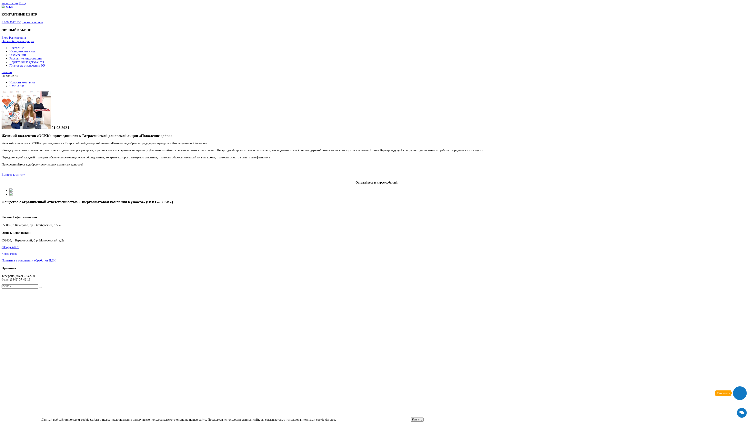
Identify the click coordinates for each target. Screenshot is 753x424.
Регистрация (10, 3)
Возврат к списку (13, 174)
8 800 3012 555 (11, 22)
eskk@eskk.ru (10, 247)
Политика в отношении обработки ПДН (29, 260)
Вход (22, 3)
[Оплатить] (740, 393)
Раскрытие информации (25, 58)
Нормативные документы (26, 62)
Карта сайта (9, 253)
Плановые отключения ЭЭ (27, 65)
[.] (40, 287)
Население (16, 47)
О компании (17, 55)
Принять (417, 419)
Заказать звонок (32, 22)
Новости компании (22, 82)
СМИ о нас (16, 86)
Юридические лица (22, 51)
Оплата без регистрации (18, 41)
